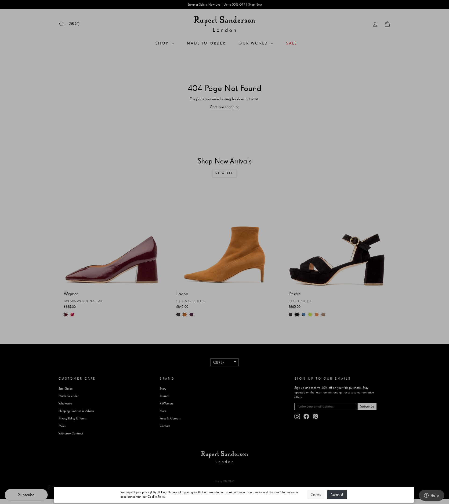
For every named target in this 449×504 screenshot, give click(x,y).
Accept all (337, 494)
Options (316, 494)
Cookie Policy (156, 496)
